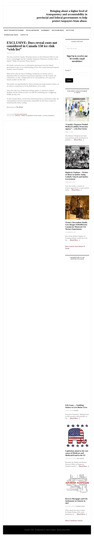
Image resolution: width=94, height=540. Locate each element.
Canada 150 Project (48, 115)
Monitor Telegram (19, 13)
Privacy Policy (66, 530)
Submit (69, 80)
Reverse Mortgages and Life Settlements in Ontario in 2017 (76, 501)
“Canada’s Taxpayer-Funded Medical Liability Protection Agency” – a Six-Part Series (76, 126)
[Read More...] (79, 140)
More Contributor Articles (74, 520)
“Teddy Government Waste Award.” (31, 115)
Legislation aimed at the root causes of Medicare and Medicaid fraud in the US (76, 453)
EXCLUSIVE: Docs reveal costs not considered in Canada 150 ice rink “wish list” (32, 46)
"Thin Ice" (17, 115)
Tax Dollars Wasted (21, 114)
